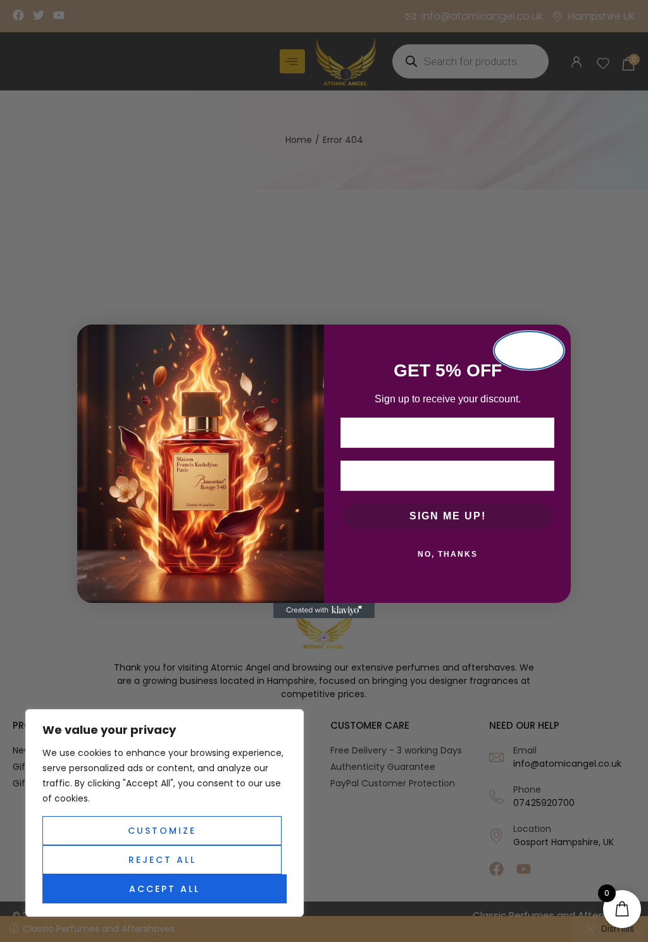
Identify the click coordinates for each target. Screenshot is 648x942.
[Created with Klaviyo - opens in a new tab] (324, 610)
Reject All (162, 859)
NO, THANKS (448, 554)
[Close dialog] (529, 350)
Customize (162, 830)
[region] (164, 813)
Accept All (164, 889)
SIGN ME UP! (447, 516)
